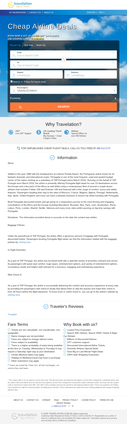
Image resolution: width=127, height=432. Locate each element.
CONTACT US (35, 12)
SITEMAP (46, 400)
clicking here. (25, 242)
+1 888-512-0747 (58, 406)
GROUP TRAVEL (63, 403)
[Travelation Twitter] (73, 406)
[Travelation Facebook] (69, 406)
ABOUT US (48, 12)
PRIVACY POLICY (70, 400)
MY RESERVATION (17, 12)
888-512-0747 (104, 148)
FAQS (56, 400)
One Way (28, 45)
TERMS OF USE (107, 400)
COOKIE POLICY (89, 400)
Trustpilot (12, 314)
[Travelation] (24, 416)
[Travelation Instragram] (76, 406)
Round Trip (15, 45)
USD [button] (101, 12)
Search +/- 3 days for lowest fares (29, 81)
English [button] (91, 12)
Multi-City (41, 45)
